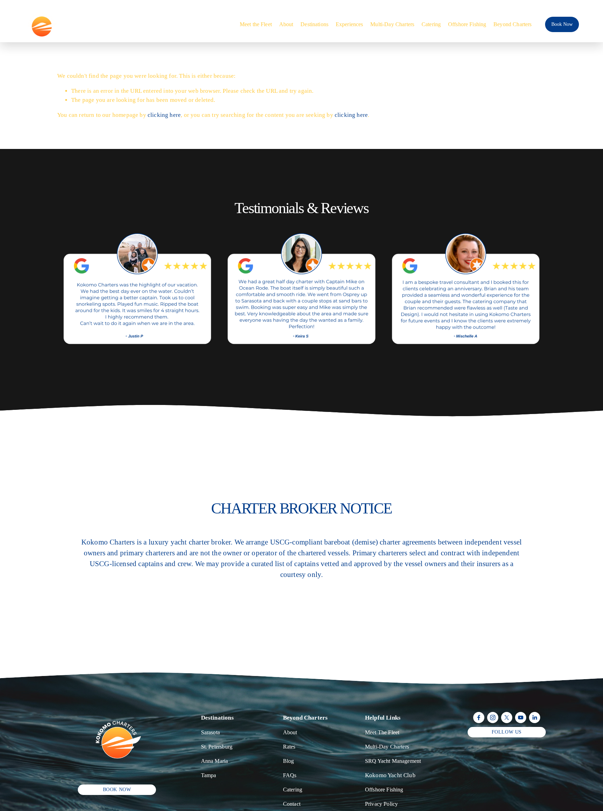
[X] (506, 717)
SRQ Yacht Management (393, 761)
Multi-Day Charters (392, 24)
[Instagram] (492, 717)
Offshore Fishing (467, 24)
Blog (288, 761)
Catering (431, 24)
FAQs (290, 775)
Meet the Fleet (256, 24)
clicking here (164, 115)
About (286, 24)
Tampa (208, 775)
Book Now (562, 24)
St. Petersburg (216, 747)
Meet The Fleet (382, 732)
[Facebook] (478, 717)
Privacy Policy (381, 804)
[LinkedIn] (534, 717)
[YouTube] (520, 717)
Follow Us (507, 732)
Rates (289, 747)
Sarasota (210, 732)
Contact (291, 804)
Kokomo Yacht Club (390, 775)
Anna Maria (214, 761)
